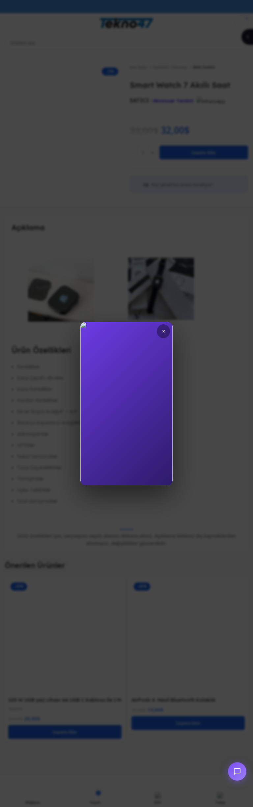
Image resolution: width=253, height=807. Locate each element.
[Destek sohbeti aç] (237, 771)
